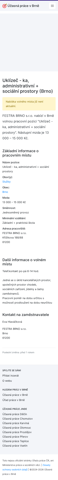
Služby (6, 181)
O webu (7, 380)
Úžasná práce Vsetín (14, 445)
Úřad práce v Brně (13, 400)
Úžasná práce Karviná (15, 423)
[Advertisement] (29, 42)
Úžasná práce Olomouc (16, 427)
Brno (5, 191)
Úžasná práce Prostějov (17, 432)
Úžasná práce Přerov (15, 436)
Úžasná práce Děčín (14, 414)
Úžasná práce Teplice (15, 441)
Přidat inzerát (10, 375)
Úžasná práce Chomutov (17, 418)
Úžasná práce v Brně (15, 394)
